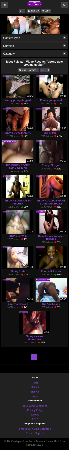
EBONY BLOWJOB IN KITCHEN (18, 202)
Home (35, 382)
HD (47, 70)
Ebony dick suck (51, 271)
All (42, 70)
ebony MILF (51, 132)
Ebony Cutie (17, 271)
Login (47, 11)
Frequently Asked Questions (35, 428)
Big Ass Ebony (51, 303)
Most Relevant (30, 70)
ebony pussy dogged (18, 100)
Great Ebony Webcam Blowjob (51, 237)
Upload (35, 387)
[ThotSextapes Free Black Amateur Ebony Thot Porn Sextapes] (34, 4)
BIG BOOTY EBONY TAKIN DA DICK (18, 166)
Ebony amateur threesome (34, 338)
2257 (35, 419)
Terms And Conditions (35, 405)
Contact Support (35, 433)
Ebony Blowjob (51, 165)
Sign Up (34, 11)
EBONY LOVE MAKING (17, 132)
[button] (22, 11)
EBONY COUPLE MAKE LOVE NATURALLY (51, 202)
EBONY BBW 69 (17, 236)
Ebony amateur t (18, 303)
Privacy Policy (35, 410)
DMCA (35, 414)
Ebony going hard (51, 100)
